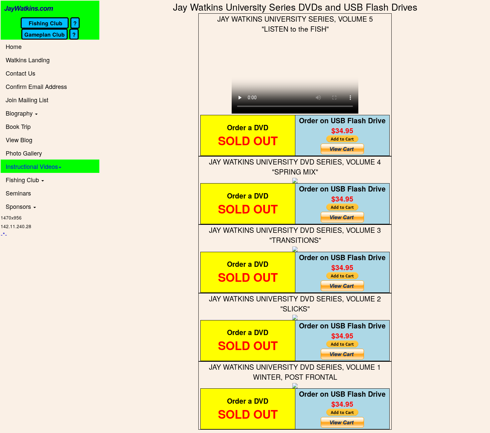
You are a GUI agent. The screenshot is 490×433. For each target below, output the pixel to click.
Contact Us (20, 73)
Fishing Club (23, 179)
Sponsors (19, 206)
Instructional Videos (32, 166)
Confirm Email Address (36, 86)
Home (14, 46)
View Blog (19, 139)
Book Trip (18, 126)
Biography (20, 113)
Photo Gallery (24, 153)
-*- (4, 234)
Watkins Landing (28, 59)
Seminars (18, 193)
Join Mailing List (27, 99)
